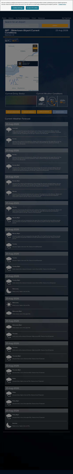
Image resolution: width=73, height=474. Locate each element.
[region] (36, 5)
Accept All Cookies (32, 8)
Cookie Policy (62, 4)
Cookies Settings (18, 8)
